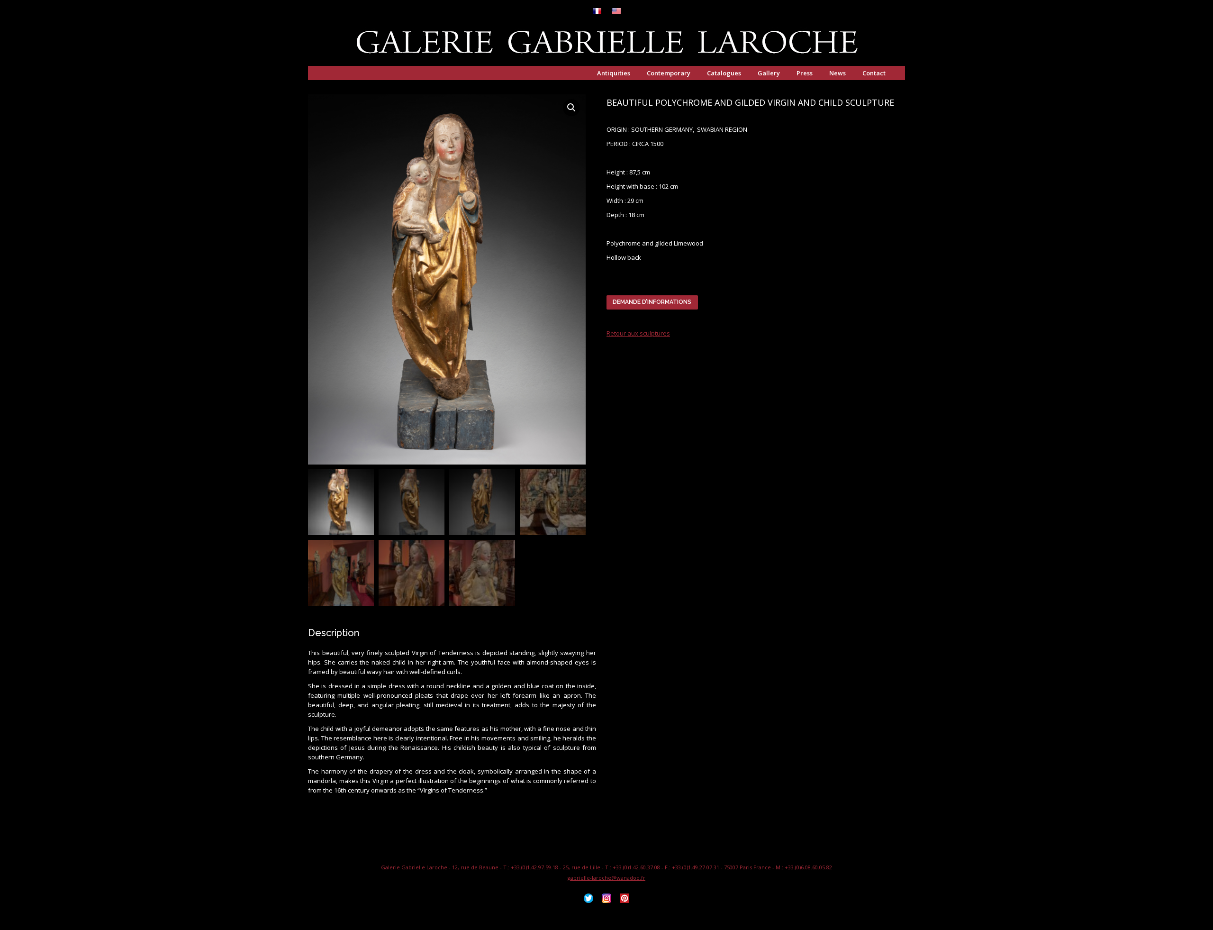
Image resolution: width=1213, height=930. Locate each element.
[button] (571, 107)
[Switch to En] (616, 11)
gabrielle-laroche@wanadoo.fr (606, 877)
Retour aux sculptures (638, 333)
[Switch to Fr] (597, 11)
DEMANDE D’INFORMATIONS (652, 302)
